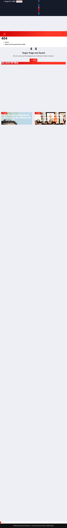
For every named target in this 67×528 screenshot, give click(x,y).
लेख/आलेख (38, 66)
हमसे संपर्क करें (12, 156)
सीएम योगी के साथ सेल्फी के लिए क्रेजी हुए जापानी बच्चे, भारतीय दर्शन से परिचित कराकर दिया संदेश (50, 118)
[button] (60, 34)
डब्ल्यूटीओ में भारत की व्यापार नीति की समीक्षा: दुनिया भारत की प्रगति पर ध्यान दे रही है (39, 79)
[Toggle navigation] (33, 33)
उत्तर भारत (4, 66)
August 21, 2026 (8, 123)
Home (7, 42)
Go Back (33, 60)
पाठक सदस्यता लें (13, 138)
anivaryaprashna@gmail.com (13, 254)
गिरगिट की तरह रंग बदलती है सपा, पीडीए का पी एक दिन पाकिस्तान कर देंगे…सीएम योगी (16, 118)
